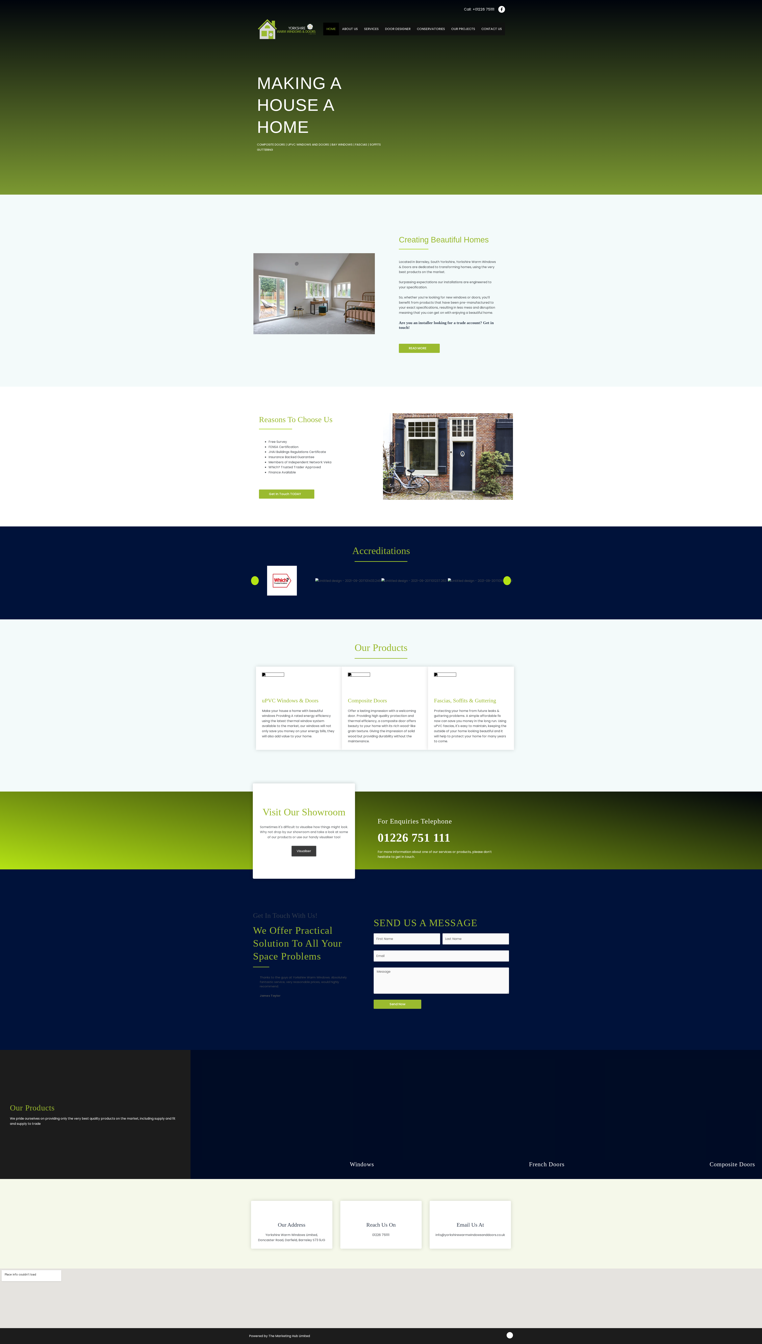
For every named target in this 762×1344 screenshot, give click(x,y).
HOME (331, 29)
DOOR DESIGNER (398, 29)
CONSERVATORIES (431, 29)
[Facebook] (501, 9)
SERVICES (371, 29)
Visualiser (304, 851)
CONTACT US (491, 29)
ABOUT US (350, 29)
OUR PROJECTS (463, 29)
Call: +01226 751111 (479, 9)
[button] (419, 348)
